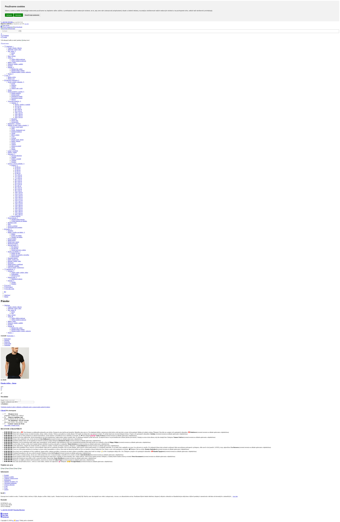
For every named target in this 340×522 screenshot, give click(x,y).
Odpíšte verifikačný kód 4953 (9, 402)
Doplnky (10, 324)
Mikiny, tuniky (12, 321)
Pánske (6, 296)
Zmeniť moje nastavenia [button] (32, 15)
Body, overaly (12, 315)
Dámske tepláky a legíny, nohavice (21, 331)
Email (2, 400)
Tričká (10, 316)
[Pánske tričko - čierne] (15, 378)
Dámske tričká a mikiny (18, 329)
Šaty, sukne (11, 310)
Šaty (12, 313)
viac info (235, 496)
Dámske (10, 326)
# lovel (3, 410)
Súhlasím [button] (9, 15)
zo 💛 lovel (15, 520)
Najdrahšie (7, 345)
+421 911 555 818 (7, 510)
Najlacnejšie (7, 343)
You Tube (5, 515)
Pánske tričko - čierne (8, 383)
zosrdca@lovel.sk (19, 510)
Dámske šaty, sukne (16, 328)
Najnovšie (7, 342)
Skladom (6, 340)
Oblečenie (7, 295)
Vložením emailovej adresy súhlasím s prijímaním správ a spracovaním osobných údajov (25, 407)
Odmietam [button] (18, 15)
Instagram (5, 517)
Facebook (5, 513)
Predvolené (10, 336)
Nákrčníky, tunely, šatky (14, 308)
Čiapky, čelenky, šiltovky (15, 307)
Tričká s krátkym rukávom (18, 320)
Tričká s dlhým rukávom (18, 318)
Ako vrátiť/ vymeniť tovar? (12, 425)
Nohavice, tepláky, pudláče (15, 323)
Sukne (13, 312)
